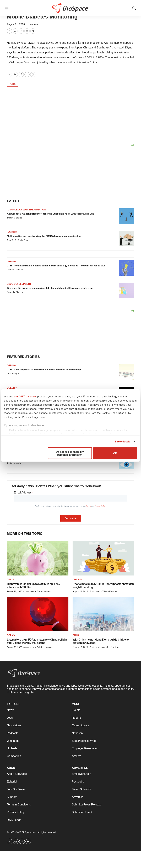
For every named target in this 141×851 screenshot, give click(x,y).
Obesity (12, 388)
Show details (122, 441)
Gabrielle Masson (15, 292)
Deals (10, 579)
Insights (12, 232)
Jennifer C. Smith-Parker (18, 240)
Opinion (11, 261)
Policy (11, 635)
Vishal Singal (13, 373)
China (76, 635)
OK (115, 453)
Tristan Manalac (14, 218)
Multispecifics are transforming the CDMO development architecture (44, 236)
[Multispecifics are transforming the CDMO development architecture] (126, 238)
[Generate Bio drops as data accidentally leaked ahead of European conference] (126, 290)
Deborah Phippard (15, 269)
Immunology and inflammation (26, 209)
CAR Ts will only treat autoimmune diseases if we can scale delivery (44, 369)
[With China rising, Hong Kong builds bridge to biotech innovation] (103, 614)
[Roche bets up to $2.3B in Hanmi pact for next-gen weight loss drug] (103, 558)
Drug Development (19, 284)
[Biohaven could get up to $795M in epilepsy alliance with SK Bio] (37, 558)
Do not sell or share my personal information (70, 453)
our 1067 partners (25, 396)
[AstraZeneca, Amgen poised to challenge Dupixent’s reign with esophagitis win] (126, 216)
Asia (12, 83)
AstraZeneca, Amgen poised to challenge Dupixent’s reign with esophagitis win (50, 213)
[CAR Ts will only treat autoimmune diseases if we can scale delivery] (126, 372)
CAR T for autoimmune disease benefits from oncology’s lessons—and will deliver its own (56, 265)
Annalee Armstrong (111, 647)
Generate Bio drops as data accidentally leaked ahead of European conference (50, 288)
